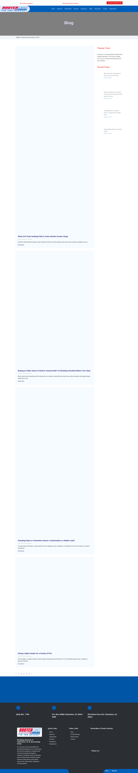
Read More (21, 245)
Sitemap (114, 770)
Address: (55, 711)
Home (53, 8)
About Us (59, 8)
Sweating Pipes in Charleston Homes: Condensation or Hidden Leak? (46, 541)
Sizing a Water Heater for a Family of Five (35, 653)
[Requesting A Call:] (18, 708)
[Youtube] (103, 750)
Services (76, 8)
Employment (112, 8)
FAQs (90, 8)
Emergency (84, 8)
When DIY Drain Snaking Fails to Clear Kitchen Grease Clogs (43, 236)
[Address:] (54, 708)
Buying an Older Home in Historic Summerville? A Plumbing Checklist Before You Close (54, 371)
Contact (105, 8)
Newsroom (98, 8)
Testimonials (67, 8)
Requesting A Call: (22, 711)
